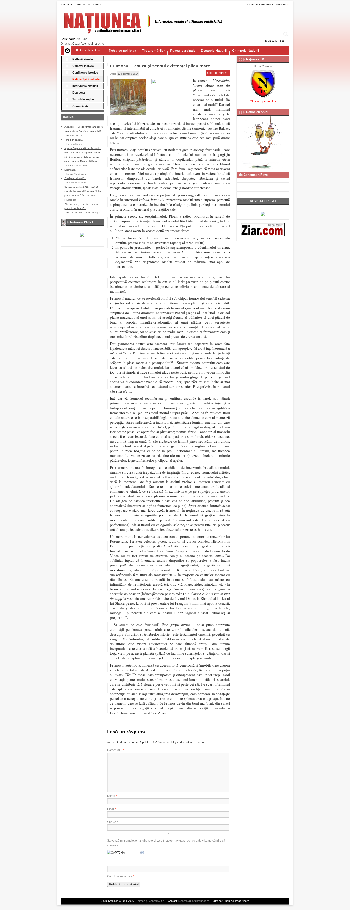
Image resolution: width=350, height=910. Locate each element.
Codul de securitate (119, 876)
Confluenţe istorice (85, 72)
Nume (112, 796)
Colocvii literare (83, 66)
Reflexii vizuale (82, 59)
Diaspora (78, 92)
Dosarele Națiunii (214, 50)
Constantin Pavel (256, 175)
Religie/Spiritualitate (86, 79)
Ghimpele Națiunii (245, 50)
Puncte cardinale (182, 50)
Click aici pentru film (263, 101)
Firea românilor (153, 50)
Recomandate (74, 212)
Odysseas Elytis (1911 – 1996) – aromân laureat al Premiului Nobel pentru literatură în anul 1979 (82, 191)
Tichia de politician (122, 50)
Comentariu (115, 750)
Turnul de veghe (83, 99)
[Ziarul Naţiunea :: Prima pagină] (142, 34)
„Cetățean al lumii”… (75, 178)
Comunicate (80, 106)
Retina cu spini (257, 112)
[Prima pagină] (67, 50)
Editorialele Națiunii (88, 50)
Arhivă (97, 4)
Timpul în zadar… (74, 139)
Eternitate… (70, 169)
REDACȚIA (83, 4)
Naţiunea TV (255, 59)
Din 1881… (68, 4)
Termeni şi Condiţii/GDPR (150, 901)
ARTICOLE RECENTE (260, 4)
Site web (112, 822)
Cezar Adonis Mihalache (88, 43)
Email (111, 809)
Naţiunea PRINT (81, 222)
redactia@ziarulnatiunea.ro (193, 901)
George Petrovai (217, 73)
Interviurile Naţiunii (85, 86)
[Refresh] (142, 852)
